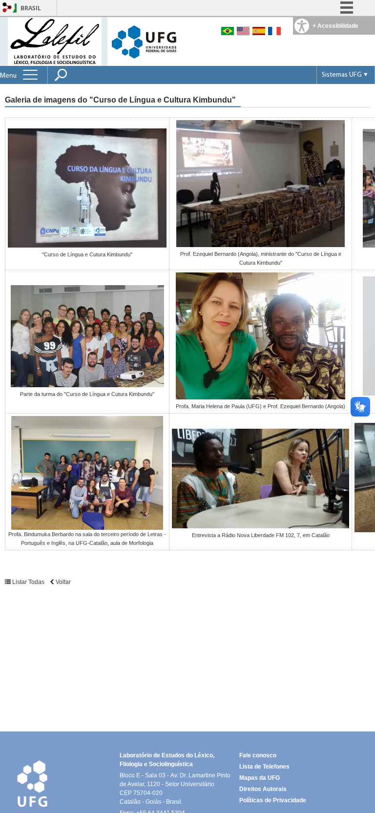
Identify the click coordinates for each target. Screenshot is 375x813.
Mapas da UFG (259, 777)
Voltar (62, 582)
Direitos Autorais (263, 789)
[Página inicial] (55, 41)
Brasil (31, 8)
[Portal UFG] (144, 41)
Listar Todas (28, 582)
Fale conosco (257, 755)
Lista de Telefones (264, 766)
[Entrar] (7, 8)
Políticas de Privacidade (272, 800)
